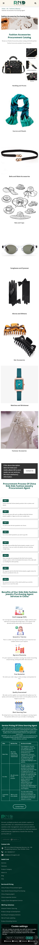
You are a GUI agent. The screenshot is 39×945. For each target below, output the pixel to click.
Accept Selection (19, 938)
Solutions (4, 866)
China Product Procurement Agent (11, 888)
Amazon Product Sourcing (9, 908)
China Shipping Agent (8, 894)
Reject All (9, 938)
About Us (4, 872)
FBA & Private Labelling (8, 918)
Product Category (6, 869)
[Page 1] (18, 459)
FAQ (2, 879)
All (7, 8)
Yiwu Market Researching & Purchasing (13, 891)
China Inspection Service (8, 897)
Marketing (32, 941)
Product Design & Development (10, 911)
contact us (29, 471)
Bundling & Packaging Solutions (10, 915)
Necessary (8, 941)
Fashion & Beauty (15, 8)
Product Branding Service (9, 921)
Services (3, 863)
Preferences (24, 941)
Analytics (16, 941)
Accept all (29, 938)
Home (3, 8)
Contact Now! (19, 806)
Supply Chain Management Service (11, 900)
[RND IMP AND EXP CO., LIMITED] (19, 3)
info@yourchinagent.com (12, 855)
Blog (2, 876)
